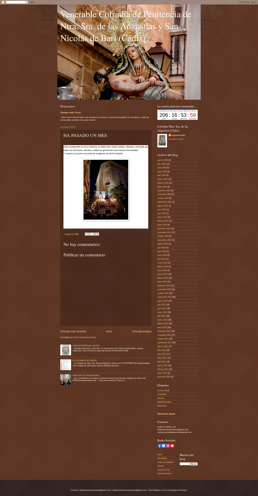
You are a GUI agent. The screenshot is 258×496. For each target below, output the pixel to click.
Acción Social (163, 390)
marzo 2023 (162, 274)
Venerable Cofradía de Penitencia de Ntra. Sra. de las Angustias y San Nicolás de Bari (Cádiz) (126, 26)
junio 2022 (161, 308)
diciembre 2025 (164, 190)
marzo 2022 (162, 320)
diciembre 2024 (164, 228)
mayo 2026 (162, 171)
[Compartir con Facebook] (94, 234)
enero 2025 (162, 225)
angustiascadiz (178, 135)
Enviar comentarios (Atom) (84, 337)
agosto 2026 (162, 160)
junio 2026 (161, 168)
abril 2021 (161, 362)
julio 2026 (161, 164)
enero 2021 (162, 373)
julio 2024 (161, 248)
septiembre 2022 (164, 297)
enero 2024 (162, 270)
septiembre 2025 (164, 202)
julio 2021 (161, 350)
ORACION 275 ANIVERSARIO (86, 375)
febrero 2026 (162, 183)
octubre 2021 (163, 339)
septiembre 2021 (164, 342)
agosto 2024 (162, 244)
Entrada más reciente (73, 331)
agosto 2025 (162, 206)
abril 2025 (161, 213)
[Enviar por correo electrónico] (86, 234)
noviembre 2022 (164, 289)
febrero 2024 (162, 266)
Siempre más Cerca (70, 112)
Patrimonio (162, 406)
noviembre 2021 (164, 335)
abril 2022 (161, 316)
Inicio (109, 331)
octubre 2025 (163, 198)
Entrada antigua (141, 331)
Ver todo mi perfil (176, 139)
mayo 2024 (162, 255)
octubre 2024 (163, 236)
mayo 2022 (162, 312)
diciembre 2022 (164, 285)
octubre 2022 (163, 293)
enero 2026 (162, 187)
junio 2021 (161, 354)
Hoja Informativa (164, 402)
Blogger (183, 490)
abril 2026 (161, 175)
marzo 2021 (162, 365)
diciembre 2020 (164, 377)
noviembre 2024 (164, 232)
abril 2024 (161, 259)
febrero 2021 (162, 369)
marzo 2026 (162, 179)
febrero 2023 (162, 278)
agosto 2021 (162, 346)
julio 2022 (161, 304)
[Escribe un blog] (89, 234)
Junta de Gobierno (165, 462)
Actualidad (161, 394)
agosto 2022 (162, 301)
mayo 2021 (162, 358)
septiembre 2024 (164, 240)
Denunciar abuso (166, 413)
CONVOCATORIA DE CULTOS (86, 346)
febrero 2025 (162, 221)
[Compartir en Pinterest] (97, 234)
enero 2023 (162, 282)
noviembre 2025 (164, 194)
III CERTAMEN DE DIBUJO (85, 360)
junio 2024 (161, 251)
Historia (160, 398)
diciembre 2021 (164, 331)
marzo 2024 (162, 263)
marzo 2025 (162, 217)
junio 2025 (161, 209)
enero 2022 (162, 327)
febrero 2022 (162, 323)
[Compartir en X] (91, 234)
